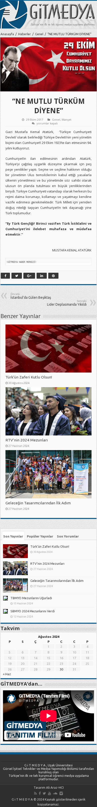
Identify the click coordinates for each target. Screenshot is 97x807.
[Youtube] (49, 793)
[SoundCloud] (55, 793)
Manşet (66, 119)
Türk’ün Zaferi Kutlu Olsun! (28, 377)
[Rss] (35, 793)
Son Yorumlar (68, 536)
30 (61, 669)
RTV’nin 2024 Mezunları (26, 440)
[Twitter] (44, 793)
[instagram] (61, 793)
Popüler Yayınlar (40, 536)
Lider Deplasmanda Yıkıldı (67, 302)
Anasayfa (7, 34)
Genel (39, 34)
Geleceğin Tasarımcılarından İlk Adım (38, 503)
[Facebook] (39, 793)
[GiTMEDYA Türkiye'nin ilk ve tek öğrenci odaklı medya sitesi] (48, 14)
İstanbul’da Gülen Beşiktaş (30, 296)
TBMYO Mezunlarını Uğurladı (31, 598)
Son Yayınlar (13, 536)
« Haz (7, 674)
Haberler (24, 34)
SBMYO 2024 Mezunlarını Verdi (32, 611)
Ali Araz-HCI (55, 787)
